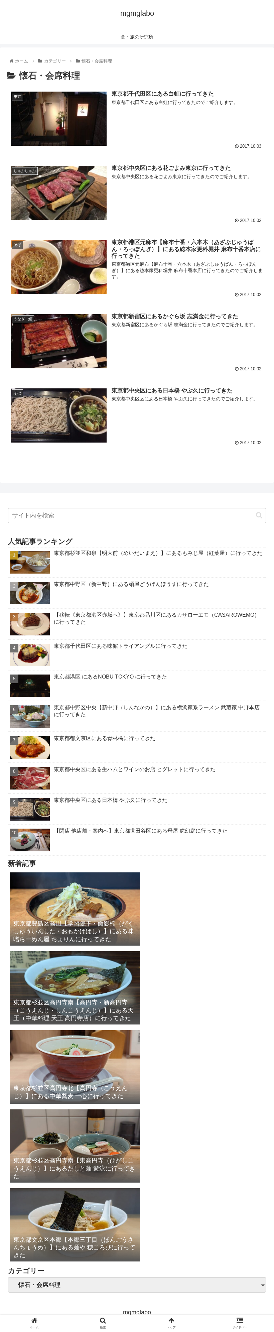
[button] (259, 515)
